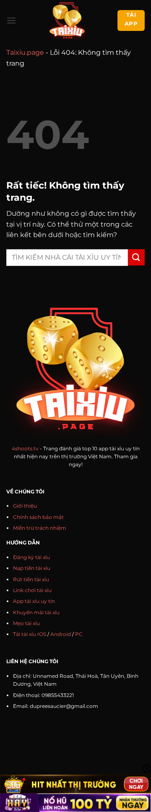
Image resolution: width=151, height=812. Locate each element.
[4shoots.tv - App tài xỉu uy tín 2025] (67, 20)
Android (60, 634)
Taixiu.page (25, 52)
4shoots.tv (25, 448)
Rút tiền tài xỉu (31, 579)
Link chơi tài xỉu (32, 590)
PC (79, 634)
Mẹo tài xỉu (26, 623)
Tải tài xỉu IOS (29, 634)
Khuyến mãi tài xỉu (36, 612)
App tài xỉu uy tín (34, 601)
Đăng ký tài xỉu (31, 557)
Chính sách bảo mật (38, 517)
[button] (11, 20)
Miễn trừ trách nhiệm (39, 528)
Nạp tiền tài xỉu (31, 568)
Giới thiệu (25, 506)
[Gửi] (136, 257)
